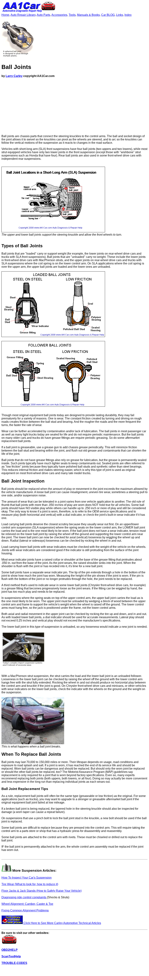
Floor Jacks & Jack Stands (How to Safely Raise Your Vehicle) (41, 890)
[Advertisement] (74, 106)
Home (5, 14)
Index (128, 14)
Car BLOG (108, 14)
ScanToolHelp (11, 956)
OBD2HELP (9, 949)
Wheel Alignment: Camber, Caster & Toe (27, 903)
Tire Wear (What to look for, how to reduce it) (29, 884)
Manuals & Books (88, 14)
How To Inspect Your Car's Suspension (26, 877)
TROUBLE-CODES (14, 963)
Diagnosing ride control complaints (24, 897)
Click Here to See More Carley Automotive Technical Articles (62, 923)
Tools (72, 14)
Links (119, 14)
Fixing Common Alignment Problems (25, 910)
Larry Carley (14, 76)
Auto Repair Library (23, 14)
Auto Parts (43, 14)
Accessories (59, 14)
